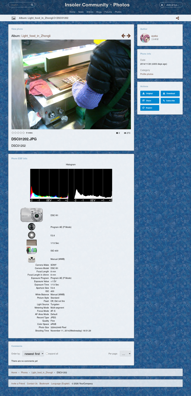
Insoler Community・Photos (97, 4)
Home (14, 372)
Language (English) (60, 383)
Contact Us (32, 383)
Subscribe (170, 101)
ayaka (154, 36)
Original (149, 93)
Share (148, 101)
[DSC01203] (123, 36)
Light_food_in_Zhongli (35, 35)
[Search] (32, 4)
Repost (149, 108)
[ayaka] (145, 38)
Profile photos (146, 73)
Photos (24, 372)
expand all (53, 353)
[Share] (177, 18)
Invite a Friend (18, 383)
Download (171, 93)
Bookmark (44, 383)
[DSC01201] (128, 36)
